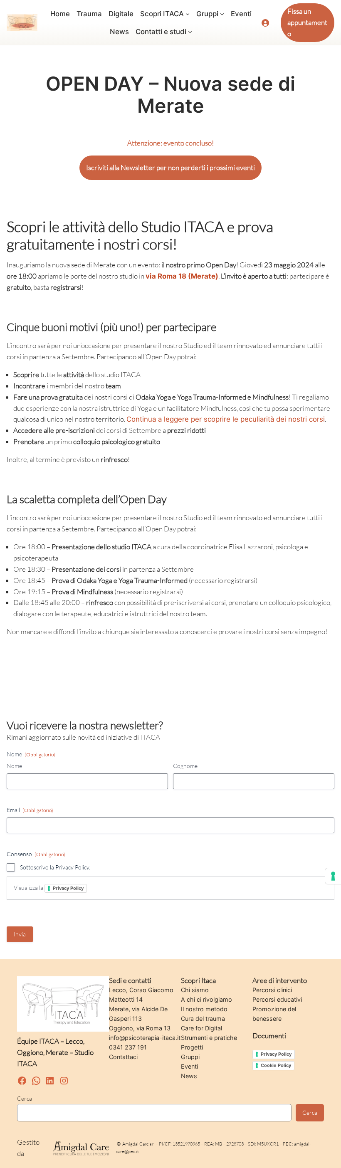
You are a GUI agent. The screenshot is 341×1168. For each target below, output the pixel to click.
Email (30, 809)
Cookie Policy (276, 1065)
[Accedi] (265, 23)
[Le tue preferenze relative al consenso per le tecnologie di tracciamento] (333, 876)
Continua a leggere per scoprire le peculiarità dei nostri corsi (225, 419)
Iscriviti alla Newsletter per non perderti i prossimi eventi (170, 167)
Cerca (24, 1098)
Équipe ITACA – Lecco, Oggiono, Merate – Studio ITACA (55, 1052)
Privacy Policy (68, 888)
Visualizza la (49, 887)
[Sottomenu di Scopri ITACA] (187, 14)
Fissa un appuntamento (307, 22)
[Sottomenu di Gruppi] (222, 14)
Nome (14, 765)
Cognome (185, 765)
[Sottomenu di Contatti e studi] (190, 32)
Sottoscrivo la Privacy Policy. (55, 867)
